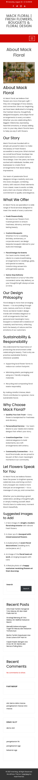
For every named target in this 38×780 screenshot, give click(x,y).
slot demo (10, 703)
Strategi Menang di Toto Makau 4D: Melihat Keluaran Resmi (17, 619)
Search (9, 584)
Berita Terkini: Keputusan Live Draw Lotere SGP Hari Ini (18, 636)
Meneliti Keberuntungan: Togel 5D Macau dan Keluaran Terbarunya (18, 628)
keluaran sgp (11, 750)
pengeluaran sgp (13, 746)
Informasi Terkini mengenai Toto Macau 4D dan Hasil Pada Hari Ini (17, 611)
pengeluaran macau (14, 706)
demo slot (10, 728)
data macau (20, 703)
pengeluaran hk (13, 741)
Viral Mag (25, 774)
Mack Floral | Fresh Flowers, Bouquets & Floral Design (19, 20)
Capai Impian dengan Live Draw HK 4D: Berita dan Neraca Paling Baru (17, 644)
